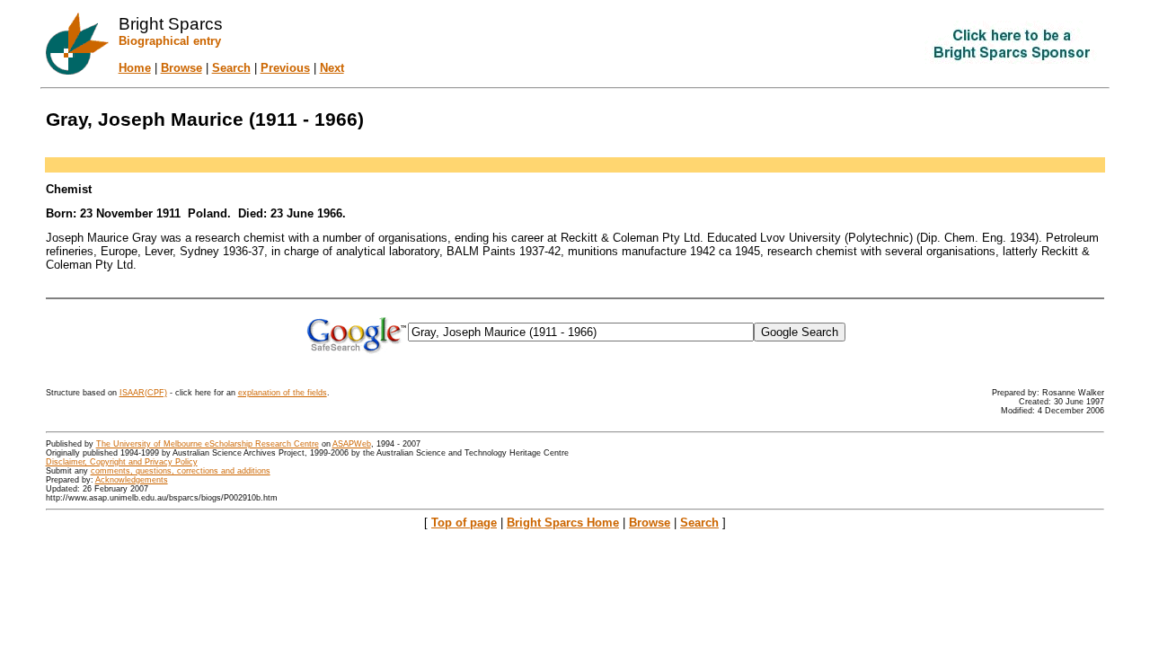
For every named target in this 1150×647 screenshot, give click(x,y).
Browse (181, 68)
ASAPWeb (351, 443)
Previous (285, 68)
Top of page (464, 522)
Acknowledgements (131, 479)
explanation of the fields (282, 392)
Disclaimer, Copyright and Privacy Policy (122, 461)
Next (332, 68)
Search (231, 68)
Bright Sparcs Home (563, 522)
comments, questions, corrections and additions (180, 470)
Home (135, 68)
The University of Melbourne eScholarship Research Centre (207, 443)
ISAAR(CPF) (143, 392)
